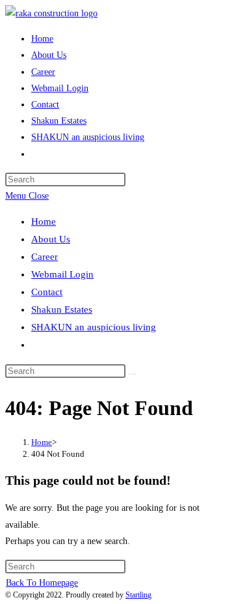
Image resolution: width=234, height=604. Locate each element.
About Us (50, 239)
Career (44, 257)
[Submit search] (132, 374)
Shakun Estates (61, 309)
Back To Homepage (42, 583)
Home (43, 221)
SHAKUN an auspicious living (93, 327)
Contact (46, 292)
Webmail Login (62, 274)
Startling (138, 594)
